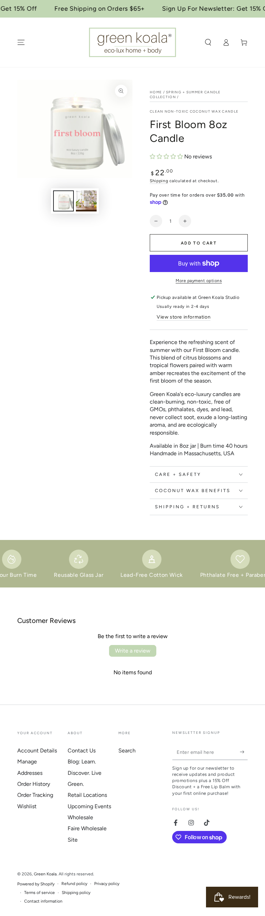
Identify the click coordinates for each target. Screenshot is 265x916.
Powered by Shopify (36, 884)
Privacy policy (106, 883)
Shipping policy (76, 892)
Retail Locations (87, 795)
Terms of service (39, 892)
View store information (183, 317)
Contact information (43, 901)
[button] (208, 42)
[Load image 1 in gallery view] (63, 200)
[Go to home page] (132, 42)
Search (127, 750)
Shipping (159, 180)
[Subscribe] (244, 752)
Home (156, 92)
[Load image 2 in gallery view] (86, 200)
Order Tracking (35, 795)
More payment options (199, 280)
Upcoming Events (89, 806)
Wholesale (80, 817)
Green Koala (45, 874)
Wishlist (27, 806)
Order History (33, 784)
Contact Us (82, 750)
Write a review (132, 650)
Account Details (37, 750)
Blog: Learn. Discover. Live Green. (84, 772)
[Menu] (21, 42)
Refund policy (74, 883)
